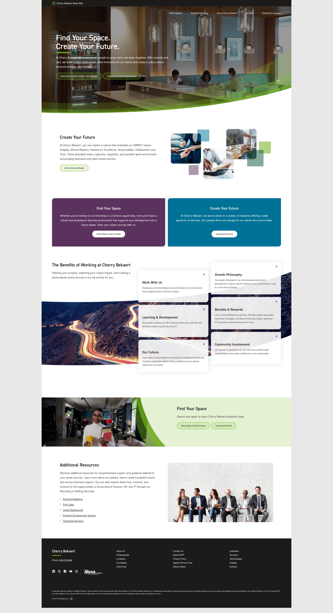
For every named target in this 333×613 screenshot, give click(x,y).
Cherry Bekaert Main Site (70, 3)
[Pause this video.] (278, 81)
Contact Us (178, 550)
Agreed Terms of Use (182, 562)
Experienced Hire (224, 425)
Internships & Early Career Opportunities (78, 76)
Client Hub (121, 566)
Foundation (121, 562)
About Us (120, 550)
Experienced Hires (199, 13)
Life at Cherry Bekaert (227, 13)
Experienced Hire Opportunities (121, 76)
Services (234, 554)
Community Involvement (232, 344)
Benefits (249, 13)
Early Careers (175, 13)
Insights (233, 562)
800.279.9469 (65, 560)
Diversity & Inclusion (271, 13)
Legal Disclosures (73, 510)
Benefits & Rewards (229, 309)
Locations (120, 558)
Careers (233, 566)
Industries (234, 550)
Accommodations (73, 499)
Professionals (122, 554)
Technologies (236, 558)
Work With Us (152, 282)
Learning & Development (160, 317)
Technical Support (73, 521)
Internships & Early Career (109, 233)
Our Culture (150, 352)
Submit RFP (178, 554)
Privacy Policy (179, 558)
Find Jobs (68, 504)
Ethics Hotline (179, 566)
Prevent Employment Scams (79, 515)
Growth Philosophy (228, 274)
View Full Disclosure (60, 598)
